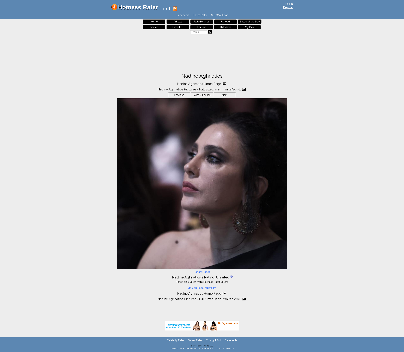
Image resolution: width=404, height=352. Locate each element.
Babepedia (182, 15)
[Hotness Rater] (135, 9)
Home (154, 21)
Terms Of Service (193, 348)
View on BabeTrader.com (201, 287)
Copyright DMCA (177, 348)
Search (154, 27)
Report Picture (202, 271)
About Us (230, 348)
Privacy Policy (207, 348)
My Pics (249, 27)
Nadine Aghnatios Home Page (199, 84)
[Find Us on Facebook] (169, 9)
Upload (225, 21)
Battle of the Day (250, 21)
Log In (289, 3)
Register (288, 7)
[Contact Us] (165, 9)
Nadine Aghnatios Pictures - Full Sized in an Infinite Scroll (199, 89)
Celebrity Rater (175, 340)
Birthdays (225, 27)
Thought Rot (213, 340)
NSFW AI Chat (219, 15)
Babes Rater (200, 15)
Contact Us (219, 348)
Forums (201, 27)
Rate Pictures (201, 21)
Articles (178, 21)
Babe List (177, 27)
